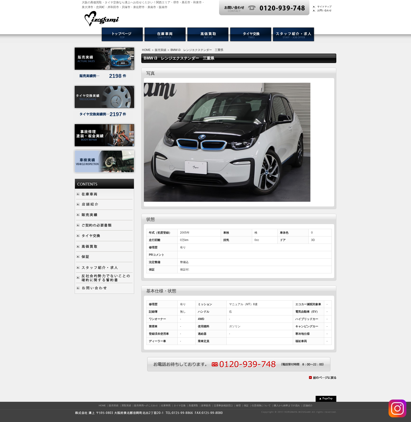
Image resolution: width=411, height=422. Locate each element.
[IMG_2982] (227, 199)
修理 (238, 405)
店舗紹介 (308, 405)
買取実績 (126, 405)
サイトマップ (324, 6)
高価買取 (193, 405)
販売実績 (160, 50)
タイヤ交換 (180, 405)
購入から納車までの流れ (287, 405)
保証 (246, 405)
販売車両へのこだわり (146, 405)
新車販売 (206, 405)
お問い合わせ (324, 10)
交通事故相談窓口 (223, 405)
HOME (146, 50)
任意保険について (261, 405)
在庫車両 (166, 405)
